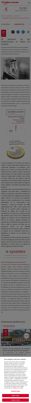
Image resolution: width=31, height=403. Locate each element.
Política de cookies (18, 388)
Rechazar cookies (15, 400)
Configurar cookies (15, 391)
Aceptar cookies (15, 395)
